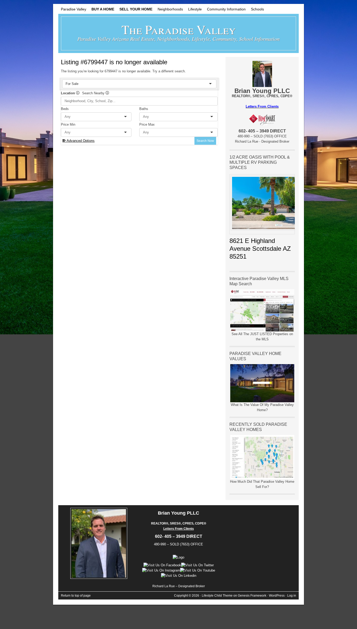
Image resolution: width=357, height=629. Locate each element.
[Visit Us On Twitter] (197, 565)
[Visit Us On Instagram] (161, 570)
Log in (291, 595)
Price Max (147, 124)
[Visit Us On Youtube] (197, 570)
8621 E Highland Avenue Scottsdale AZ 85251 (260, 248)
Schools (257, 9)
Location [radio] (68, 93)
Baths (143, 109)
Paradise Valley (73, 9)
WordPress (277, 595)
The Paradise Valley (179, 29)
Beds (65, 109)
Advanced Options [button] (80, 141)
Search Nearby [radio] (94, 93)
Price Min (68, 124)
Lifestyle (194, 10)
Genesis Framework (252, 595)
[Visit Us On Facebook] (162, 565)
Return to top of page (76, 595)
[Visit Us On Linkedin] (178, 576)
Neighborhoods (170, 9)
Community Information (226, 9)
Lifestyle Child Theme (217, 595)
